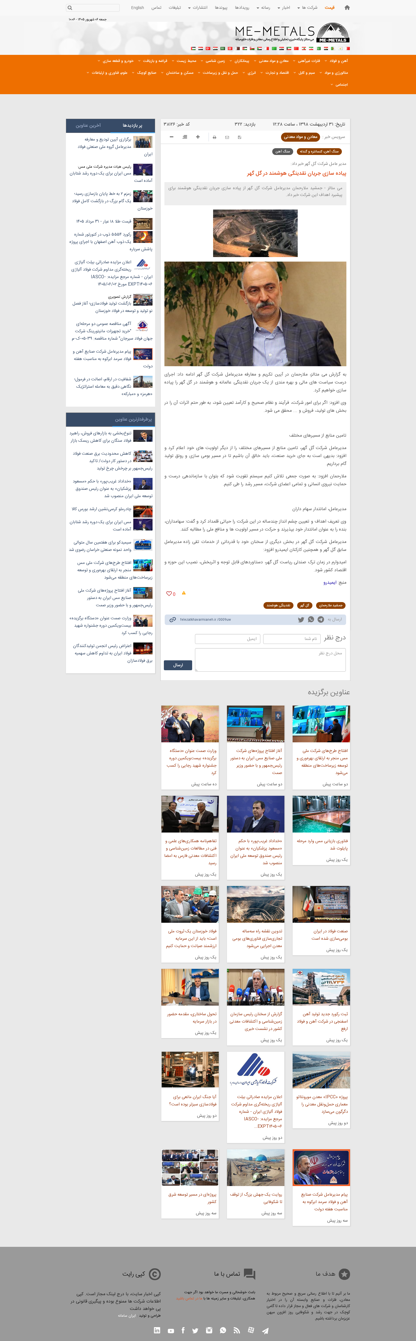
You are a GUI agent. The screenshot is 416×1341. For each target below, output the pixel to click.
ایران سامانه (127, 1316)
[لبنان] (303, 48)
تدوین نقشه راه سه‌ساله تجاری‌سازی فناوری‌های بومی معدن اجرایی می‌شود (257, 939)
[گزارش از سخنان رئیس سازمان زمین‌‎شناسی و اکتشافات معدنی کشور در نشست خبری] (255, 987)
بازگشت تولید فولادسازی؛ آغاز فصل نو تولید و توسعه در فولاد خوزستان (112, 307)
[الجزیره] (333, 48)
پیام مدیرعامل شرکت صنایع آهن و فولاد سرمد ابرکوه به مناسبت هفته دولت (324, 1202)
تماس (156, 7)
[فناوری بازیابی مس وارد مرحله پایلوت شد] (321, 814)
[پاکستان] (318, 48)
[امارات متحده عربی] (193, 48)
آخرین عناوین (88, 126)
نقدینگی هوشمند (278, 605)
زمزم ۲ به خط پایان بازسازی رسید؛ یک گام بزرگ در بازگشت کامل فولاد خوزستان (112, 201)
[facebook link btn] (183, 1331)
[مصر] (325, 48)
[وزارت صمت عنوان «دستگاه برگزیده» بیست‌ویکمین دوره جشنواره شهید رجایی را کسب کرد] (189, 724)
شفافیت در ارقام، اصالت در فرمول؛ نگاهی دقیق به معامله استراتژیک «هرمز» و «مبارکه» (113, 387)
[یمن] (200, 48)
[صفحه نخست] (347, 7)
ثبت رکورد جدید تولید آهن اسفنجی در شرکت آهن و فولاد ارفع (322, 1021)
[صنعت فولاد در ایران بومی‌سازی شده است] (321, 904)
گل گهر (304, 605)
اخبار (286, 7)
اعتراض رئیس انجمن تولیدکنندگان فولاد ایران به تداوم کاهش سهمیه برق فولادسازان (113, 653)
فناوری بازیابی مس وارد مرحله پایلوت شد (322, 845)
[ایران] (311, 48)
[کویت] (289, 48)
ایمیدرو (329, 583)
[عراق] (281, 48)
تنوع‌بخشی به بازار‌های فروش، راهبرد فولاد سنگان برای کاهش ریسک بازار (100, 437)
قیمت (329, 7)
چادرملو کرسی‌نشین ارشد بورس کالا (101, 509)
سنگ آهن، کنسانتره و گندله (319, 151)
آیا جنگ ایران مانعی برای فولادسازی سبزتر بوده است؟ (192, 1101)
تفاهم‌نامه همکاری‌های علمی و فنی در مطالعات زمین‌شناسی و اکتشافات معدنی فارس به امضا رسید (190, 852)
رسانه (265, 7)
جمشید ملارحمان (330, 605)
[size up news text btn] (198, 138)
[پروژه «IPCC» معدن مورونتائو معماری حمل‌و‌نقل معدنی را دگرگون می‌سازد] (321, 1070)
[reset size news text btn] (185, 138)
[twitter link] (301, 620)
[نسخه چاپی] (214, 137)
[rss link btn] (237, 1331)
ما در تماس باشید (189, 1298)
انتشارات (200, 7)
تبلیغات (175, 7)
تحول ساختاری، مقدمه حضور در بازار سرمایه (191, 1018)
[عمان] (252, 48)
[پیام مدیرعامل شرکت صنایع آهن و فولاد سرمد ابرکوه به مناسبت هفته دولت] (321, 1167)
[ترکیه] (208, 48)
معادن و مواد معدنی (300, 137)
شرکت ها (310, 7)
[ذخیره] (239, 137)
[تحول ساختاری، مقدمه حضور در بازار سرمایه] (189, 987)
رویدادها (242, 7)
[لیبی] (274, 48)
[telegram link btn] (265, 1331)
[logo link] (292, 36)
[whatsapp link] (311, 620)
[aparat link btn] (251, 1331)
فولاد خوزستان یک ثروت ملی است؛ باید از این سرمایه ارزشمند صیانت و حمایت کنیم (191, 939)
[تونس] (230, 48)
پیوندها (221, 7)
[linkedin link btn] (157, 1331)
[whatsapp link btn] (223, 1331)
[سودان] (259, 48)
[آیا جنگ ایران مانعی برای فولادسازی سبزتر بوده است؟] (189, 1070)
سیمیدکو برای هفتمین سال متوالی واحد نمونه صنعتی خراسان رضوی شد (100, 546)
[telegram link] (321, 620)
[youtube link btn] (171, 1331)
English (137, 8)
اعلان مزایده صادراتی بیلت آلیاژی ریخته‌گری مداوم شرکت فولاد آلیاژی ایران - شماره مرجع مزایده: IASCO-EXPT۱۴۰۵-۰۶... (256, 1112)
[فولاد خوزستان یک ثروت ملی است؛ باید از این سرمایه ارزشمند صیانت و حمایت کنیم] (189, 904)
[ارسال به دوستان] (227, 137)
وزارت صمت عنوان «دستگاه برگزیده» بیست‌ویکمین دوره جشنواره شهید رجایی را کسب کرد (191, 762)
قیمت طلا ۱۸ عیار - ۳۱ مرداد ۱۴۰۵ (103, 221)
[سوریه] (215, 48)
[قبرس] (340, 48)
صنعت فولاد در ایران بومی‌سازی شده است (330, 935)
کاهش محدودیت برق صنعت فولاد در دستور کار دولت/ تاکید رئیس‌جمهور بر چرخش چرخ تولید (113, 461)
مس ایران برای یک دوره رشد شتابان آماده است (111, 177)
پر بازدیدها (132, 126)
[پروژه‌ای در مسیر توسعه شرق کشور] (189, 1167)
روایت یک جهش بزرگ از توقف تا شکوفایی (256, 1198)
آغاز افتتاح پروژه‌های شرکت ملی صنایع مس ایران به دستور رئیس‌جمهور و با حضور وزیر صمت (256, 762)
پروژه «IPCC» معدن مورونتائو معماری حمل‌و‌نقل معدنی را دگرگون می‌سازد (322, 1104)
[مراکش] (296, 48)
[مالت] (267, 48)
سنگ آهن (282, 151)
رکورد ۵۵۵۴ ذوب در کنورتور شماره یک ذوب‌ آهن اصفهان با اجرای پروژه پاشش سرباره (111, 242)
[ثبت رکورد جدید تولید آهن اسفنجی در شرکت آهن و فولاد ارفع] (321, 987)
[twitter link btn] (195, 1331)
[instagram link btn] (209, 1331)
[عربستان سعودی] (222, 48)
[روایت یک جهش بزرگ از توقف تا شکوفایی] (255, 1167)
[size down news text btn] (171, 138)
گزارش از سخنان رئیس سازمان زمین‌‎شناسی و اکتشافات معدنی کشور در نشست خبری (256, 1021)
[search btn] (69, 8)
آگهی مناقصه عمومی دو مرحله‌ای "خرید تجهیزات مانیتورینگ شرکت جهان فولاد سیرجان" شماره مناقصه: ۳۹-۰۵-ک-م (112, 331)
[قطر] (237, 48)
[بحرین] (348, 48)
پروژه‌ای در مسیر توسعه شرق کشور (192, 1198)
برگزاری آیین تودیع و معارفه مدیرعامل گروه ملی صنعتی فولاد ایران (115, 147)
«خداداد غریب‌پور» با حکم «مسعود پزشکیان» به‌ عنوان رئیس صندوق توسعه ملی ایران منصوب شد (256, 852)
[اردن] (245, 48)
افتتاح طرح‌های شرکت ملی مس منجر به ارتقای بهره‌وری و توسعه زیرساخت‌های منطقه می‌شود (322, 762)
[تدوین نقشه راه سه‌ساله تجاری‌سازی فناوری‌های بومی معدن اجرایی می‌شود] (255, 904)
